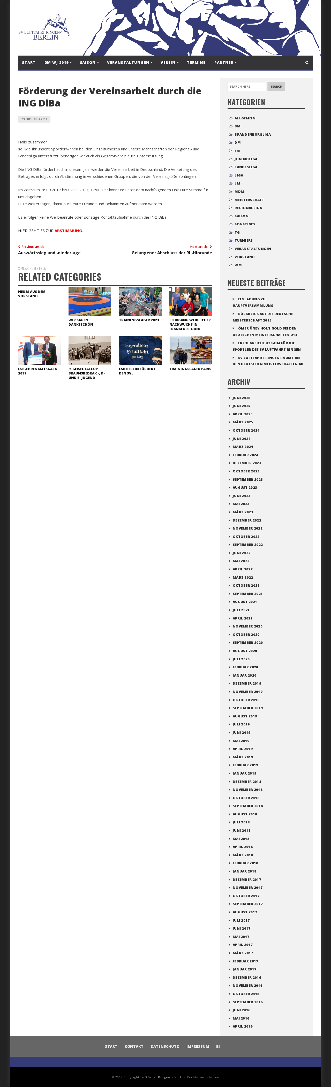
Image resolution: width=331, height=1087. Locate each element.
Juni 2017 (242, 928)
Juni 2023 (242, 495)
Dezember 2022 (247, 520)
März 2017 (243, 953)
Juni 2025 (242, 405)
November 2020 (247, 626)
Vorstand (245, 257)
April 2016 (243, 1026)
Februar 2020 (245, 667)
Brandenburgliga (253, 134)
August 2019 (245, 716)
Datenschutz (165, 1046)
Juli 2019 (241, 724)
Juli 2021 (241, 610)
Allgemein (245, 118)
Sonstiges (245, 224)
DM (238, 142)
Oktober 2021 (246, 585)
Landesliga (246, 167)
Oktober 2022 (246, 536)
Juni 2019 (242, 732)
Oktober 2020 (246, 634)
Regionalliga (248, 207)
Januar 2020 (244, 675)
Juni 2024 (242, 438)
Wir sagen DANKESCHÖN (81, 322)
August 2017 (245, 912)
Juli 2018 (241, 822)
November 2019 (247, 691)
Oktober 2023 (246, 471)
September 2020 (248, 642)
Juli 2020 (241, 659)
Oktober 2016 (246, 993)
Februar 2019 (245, 765)
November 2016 (247, 985)
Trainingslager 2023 (139, 320)
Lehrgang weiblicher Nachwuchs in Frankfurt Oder (190, 324)
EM (237, 150)
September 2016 (248, 1002)
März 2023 (243, 512)
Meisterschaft (249, 199)
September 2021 (248, 593)
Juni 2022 (242, 552)
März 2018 (243, 855)
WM (238, 265)
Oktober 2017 (246, 895)
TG (237, 232)
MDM (239, 191)
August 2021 (245, 601)
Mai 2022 (241, 560)
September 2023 (248, 479)
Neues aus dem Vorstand (32, 293)
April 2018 (243, 846)
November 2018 (247, 789)
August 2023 (245, 487)
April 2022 (243, 569)
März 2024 (243, 446)
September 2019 (248, 708)
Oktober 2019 (246, 700)
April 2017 (243, 944)
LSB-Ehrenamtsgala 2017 (37, 371)
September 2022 (248, 544)
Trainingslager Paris (190, 368)
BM (237, 126)
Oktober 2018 (246, 797)
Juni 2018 (242, 830)
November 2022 (247, 528)
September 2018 (248, 805)
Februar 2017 (245, 961)
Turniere (243, 240)
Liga (239, 175)
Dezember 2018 (247, 781)
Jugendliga (246, 159)
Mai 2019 (241, 740)
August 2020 (245, 650)
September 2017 (248, 903)
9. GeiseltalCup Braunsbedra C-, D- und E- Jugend (87, 373)
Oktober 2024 (246, 430)
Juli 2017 (241, 920)
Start (29, 62)
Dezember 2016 (247, 977)
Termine (196, 62)
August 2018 (245, 814)
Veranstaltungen (253, 248)
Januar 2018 (244, 871)
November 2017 (247, 887)
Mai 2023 (241, 503)
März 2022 (243, 577)
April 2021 (243, 618)
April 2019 (243, 748)
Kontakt (134, 1046)
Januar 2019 (244, 773)
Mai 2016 (241, 1018)
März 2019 (243, 757)
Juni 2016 (242, 1010)
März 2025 (243, 422)
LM (237, 183)
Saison (242, 216)
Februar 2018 (245, 863)
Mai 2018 (241, 838)
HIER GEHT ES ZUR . (50, 230)
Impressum (197, 1046)
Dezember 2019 (247, 683)
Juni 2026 (242, 397)
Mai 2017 (241, 936)
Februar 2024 (245, 455)
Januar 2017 (244, 969)
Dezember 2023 (247, 463)
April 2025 (243, 414)
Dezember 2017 (247, 879)
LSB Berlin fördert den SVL (137, 371)
